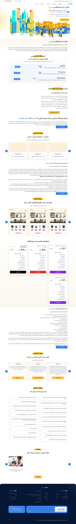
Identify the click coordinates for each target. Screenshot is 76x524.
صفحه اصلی (60, 4)
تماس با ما (36, 4)
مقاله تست (15, 467)
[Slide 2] (37, 236)
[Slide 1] (38, 236)
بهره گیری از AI (17, 73)
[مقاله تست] (16, 461)
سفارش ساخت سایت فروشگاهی (13, 172)
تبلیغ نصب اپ (17, 79)
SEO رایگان (17, 66)
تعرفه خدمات (48, 4)
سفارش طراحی (42, 4)
